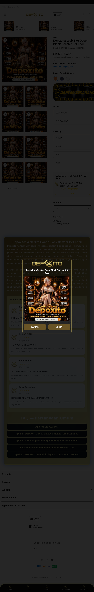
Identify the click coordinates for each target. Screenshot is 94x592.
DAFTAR (35, 327)
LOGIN (59, 327)
